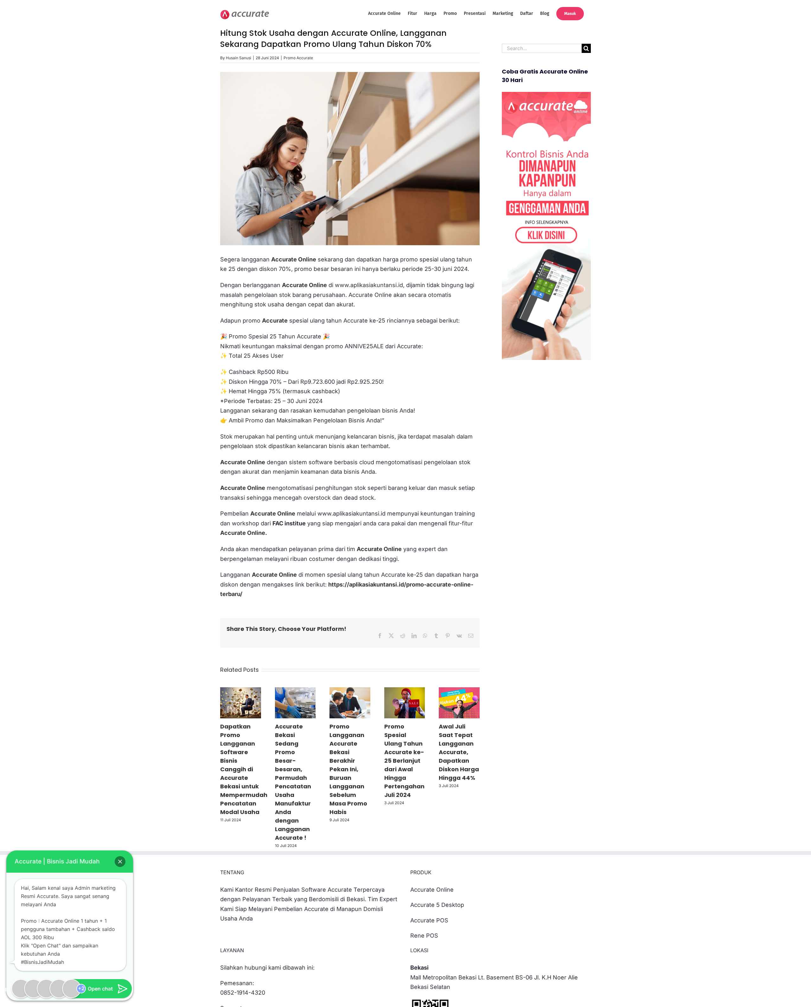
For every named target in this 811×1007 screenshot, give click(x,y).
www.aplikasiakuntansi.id (369, 285)
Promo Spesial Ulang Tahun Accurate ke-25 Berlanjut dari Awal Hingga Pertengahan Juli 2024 (404, 760)
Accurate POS (429, 920)
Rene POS (424, 935)
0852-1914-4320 (242, 992)
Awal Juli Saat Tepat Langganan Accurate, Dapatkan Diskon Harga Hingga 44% (459, 752)
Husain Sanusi (238, 57)
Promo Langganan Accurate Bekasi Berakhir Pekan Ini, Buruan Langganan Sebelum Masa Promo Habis (348, 769)
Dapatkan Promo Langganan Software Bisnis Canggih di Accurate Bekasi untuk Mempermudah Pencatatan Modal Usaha (243, 769)
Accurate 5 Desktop (437, 904)
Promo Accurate (298, 57)
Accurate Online (242, 532)
